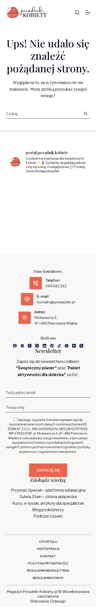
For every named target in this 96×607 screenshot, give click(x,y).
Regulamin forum (48, 578)
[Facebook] (15, 346)
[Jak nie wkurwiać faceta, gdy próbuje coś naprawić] (75, 202)
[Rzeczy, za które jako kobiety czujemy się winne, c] (75, 186)
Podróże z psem (48, 516)
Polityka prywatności (48, 563)
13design (58, 601)
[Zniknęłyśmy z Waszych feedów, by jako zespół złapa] (21, 219)
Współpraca (48, 549)
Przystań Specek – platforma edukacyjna (48, 490)
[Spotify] (66, 346)
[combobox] (43, 114)
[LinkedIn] (44, 346)
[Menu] (87, 12)
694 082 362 (56, 286)
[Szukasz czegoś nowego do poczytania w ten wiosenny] (48, 219)
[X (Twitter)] (81, 346)
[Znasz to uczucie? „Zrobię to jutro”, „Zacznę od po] (48, 186)
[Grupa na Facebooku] (22, 346)
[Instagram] (30, 346)
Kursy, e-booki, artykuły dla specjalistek (48, 503)
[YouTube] (74, 346)
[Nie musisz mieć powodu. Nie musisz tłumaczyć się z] (48, 202)
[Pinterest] (52, 346)
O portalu (48, 542)
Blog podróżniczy (48, 509)
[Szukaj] (77, 12)
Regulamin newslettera (48, 570)
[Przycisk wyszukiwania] (85, 113)
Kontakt (48, 556)
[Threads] (37, 346)
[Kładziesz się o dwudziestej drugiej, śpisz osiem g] (21, 186)
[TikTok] (59, 346)
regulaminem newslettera (57, 452)
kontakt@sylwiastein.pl (56, 302)
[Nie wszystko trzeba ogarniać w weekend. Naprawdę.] (21, 202)
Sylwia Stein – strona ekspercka (48, 496)
